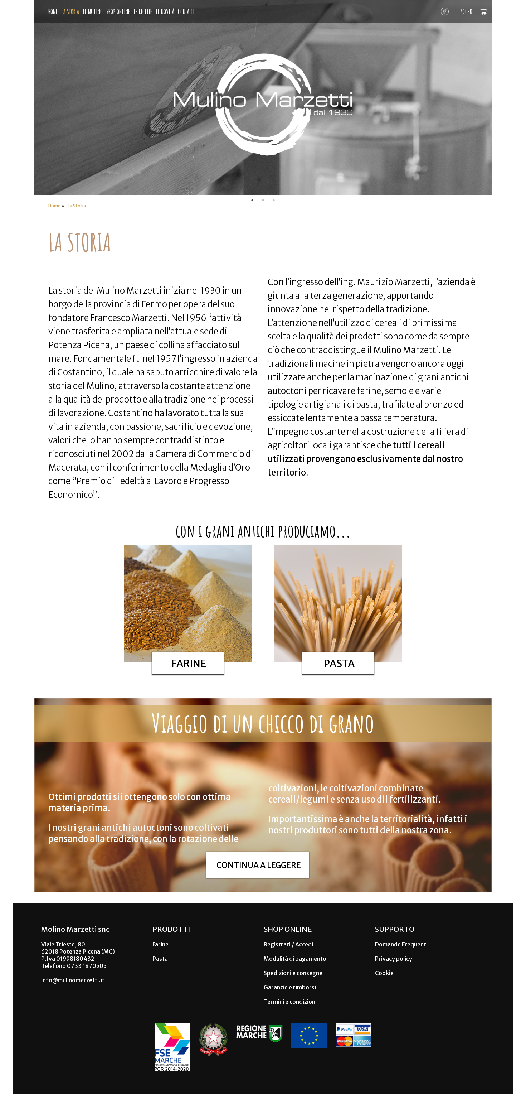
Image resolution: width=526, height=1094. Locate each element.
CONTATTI (186, 11)
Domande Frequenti (401, 944)
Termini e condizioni (290, 1001)
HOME (53, 11)
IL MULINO (93, 11)
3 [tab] (273, 200)
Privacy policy (393, 958)
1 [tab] (252, 200)
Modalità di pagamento (295, 958)
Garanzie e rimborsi (290, 987)
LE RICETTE (142, 11)
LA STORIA (70, 11)
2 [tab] (263, 200)
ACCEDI (467, 11)
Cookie (384, 973)
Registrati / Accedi (288, 944)
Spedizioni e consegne (293, 973)
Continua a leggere (258, 865)
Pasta (160, 958)
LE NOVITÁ (165, 11)
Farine (160, 944)
